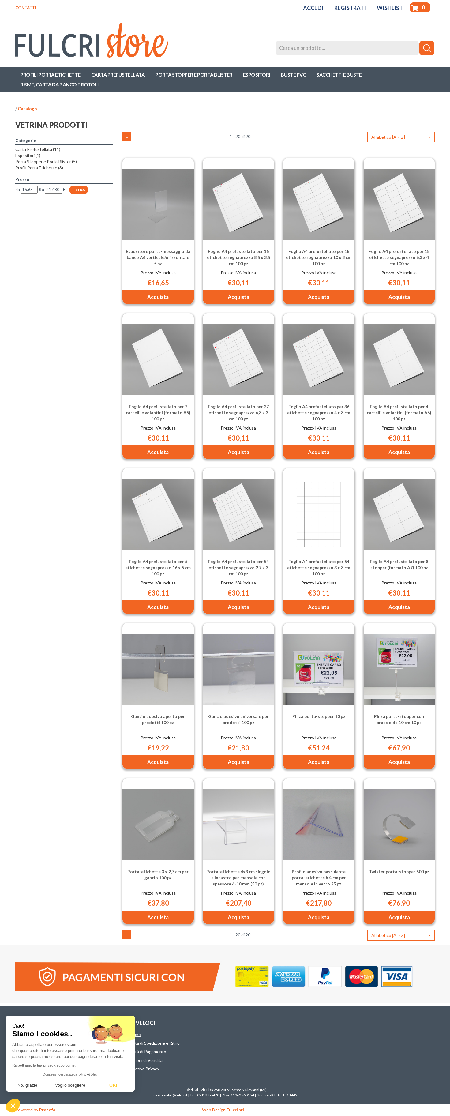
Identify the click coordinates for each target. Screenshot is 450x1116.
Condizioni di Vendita (142, 1060)
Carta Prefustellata (118, 74)
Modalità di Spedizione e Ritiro (151, 1043)
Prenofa (47, 1109)
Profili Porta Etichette (50, 74)
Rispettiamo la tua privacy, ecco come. (44, 1065)
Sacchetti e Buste (339, 74)
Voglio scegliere (70, 1085)
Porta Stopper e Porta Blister (193, 74)
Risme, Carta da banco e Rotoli (59, 84)
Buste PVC (293, 74)
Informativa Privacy (140, 1068)
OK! (113, 1085)
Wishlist (390, 8)
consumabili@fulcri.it (170, 1095)
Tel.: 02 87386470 (205, 1095)
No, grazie (27, 1085)
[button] (401, 137)
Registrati (350, 8)
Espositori (256, 74)
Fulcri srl (235, 1109)
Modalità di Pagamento (144, 1051)
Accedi (313, 8)
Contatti (25, 7)
